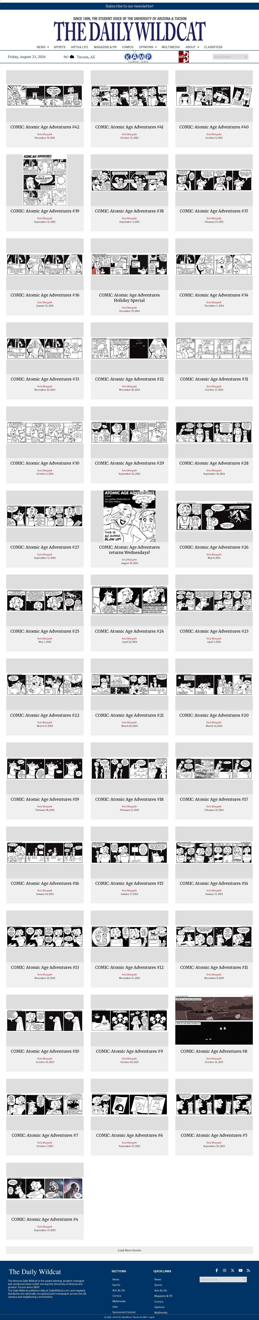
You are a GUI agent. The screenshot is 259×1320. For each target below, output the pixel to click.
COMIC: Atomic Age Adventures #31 (214, 379)
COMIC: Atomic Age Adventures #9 (129, 1051)
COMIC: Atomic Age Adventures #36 (45, 295)
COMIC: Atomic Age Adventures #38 (129, 211)
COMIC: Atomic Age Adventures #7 (45, 1135)
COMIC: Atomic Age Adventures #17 (214, 799)
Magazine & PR (105, 47)
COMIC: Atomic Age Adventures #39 (45, 211)
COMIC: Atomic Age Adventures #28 (214, 463)
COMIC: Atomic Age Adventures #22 (44, 715)
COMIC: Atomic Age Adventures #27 (44, 547)
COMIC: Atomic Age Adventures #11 (214, 967)
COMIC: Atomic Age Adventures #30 (44, 463)
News (41, 47)
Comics (127, 47)
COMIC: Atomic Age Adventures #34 (214, 295)
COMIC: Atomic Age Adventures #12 (129, 967)
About (191, 47)
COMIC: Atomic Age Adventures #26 (214, 547)
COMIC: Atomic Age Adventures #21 (129, 715)
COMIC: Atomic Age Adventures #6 (129, 1135)
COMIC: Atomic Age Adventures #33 (45, 379)
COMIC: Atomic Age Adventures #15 (129, 883)
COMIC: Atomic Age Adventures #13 (45, 967)
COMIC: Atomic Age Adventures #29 (129, 463)
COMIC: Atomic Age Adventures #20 (214, 715)
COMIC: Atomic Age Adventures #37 (214, 211)
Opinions (146, 47)
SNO (145, 1317)
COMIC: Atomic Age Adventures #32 (129, 379)
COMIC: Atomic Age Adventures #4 (44, 1219)
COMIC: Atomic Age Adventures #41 (129, 127)
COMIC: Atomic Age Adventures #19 (45, 799)
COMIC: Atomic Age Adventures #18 (129, 799)
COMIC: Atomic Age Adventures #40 (214, 127)
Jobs (115, 1306)
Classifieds (213, 47)
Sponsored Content (124, 1312)
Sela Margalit (44, 134)
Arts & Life (79, 47)
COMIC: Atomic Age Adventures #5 (214, 1135)
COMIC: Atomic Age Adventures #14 (214, 883)
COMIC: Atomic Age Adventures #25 (44, 631)
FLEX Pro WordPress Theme (126, 1317)
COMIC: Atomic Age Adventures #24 (129, 631)
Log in (152, 1317)
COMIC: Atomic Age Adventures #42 (44, 127)
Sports (59, 47)
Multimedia (171, 47)
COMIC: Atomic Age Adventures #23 (214, 631)
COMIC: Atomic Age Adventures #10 (45, 1051)
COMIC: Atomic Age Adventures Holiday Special (129, 298)
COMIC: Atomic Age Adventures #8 (214, 1051)
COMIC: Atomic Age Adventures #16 (45, 883)
